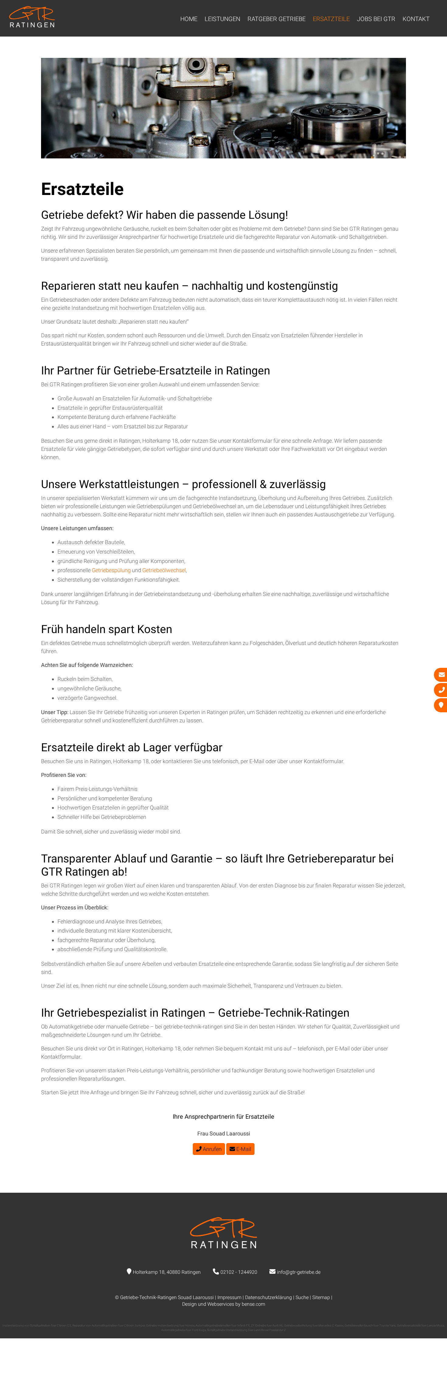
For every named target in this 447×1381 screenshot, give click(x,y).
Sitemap (321, 1297)
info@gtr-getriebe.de (299, 1272)
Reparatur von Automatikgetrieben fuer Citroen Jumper (108, 1325)
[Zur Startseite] (32, 25)
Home (188, 19)
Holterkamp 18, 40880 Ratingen (167, 1272)
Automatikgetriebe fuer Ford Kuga (183, 1330)
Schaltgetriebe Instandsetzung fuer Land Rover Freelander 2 (246, 1330)
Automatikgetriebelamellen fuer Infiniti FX (223, 1325)
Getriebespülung (112, 570)
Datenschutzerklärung (268, 1297)
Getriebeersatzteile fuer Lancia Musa (420, 1325)
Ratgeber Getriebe (277, 19)
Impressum (229, 1297)
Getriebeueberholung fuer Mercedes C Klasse (313, 1325)
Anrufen (212, 1149)
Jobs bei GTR (376, 19)
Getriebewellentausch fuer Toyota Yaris (370, 1325)
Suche (302, 1297)
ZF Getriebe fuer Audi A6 (267, 1325)
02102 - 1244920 (238, 1272)
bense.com (253, 1304)
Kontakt (416, 19)
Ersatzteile (331, 19)
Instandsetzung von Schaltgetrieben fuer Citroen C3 (36, 1325)
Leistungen (222, 19)
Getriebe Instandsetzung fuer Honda (170, 1325)
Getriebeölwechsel (164, 570)
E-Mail (243, 1149)
